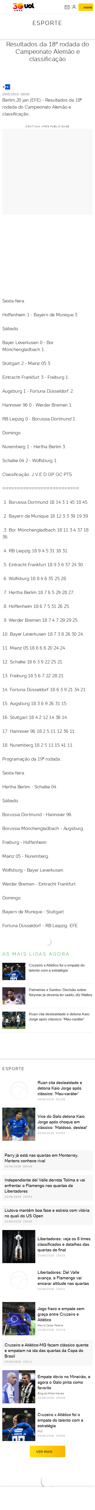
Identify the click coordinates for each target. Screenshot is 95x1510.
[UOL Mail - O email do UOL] (67, 7)
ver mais (44, 1452)
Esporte (47, 22)
